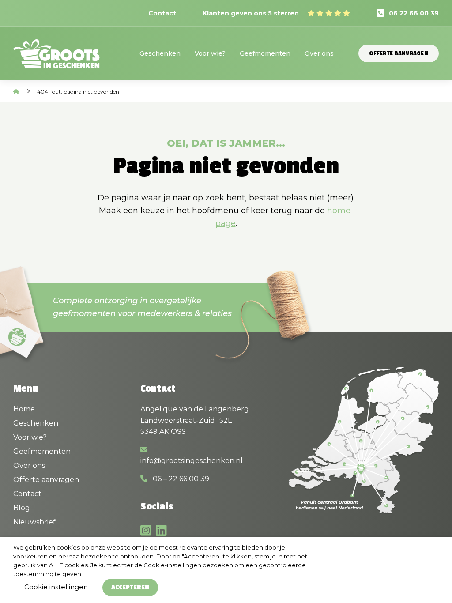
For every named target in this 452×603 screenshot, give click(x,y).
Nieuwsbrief (34, 522)
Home (24, 409)
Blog (21, 508)
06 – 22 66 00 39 (180, 479)
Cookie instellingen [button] (56, 587)
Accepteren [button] (130, 587)
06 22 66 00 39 (414, 13)
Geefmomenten (265, 53)
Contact (162, 13)
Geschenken (160, 53)
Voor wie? (210, 53)
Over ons (319, 53)
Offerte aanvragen (398, 53)
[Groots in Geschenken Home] (56, 59)
